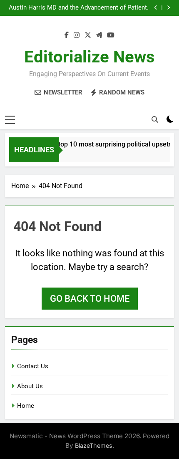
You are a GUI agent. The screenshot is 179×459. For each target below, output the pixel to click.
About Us (30, 386)
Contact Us (32, 366)
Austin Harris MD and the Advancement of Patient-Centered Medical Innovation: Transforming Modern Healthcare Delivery (77, 8)
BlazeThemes (93, 445)
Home (25, 405)
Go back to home (89, 298)
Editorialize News (89, 57)
